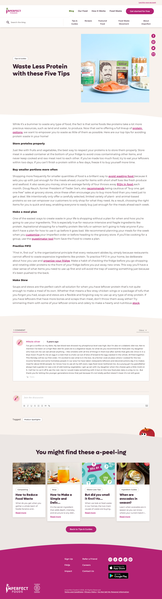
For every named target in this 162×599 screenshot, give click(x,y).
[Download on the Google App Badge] (120, 576)
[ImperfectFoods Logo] (17, 588)
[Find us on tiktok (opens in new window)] (125, 559)
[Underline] (31, 405)
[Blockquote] (45, 405)
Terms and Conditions (74, 592)
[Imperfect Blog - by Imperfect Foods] (13, 11)
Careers (86, 565)
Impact (68, 571)
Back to (81, 529)
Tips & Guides (74, 22)
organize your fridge (56, 260)
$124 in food (125, 184)
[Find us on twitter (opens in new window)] (120, 559)
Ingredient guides (129, 490)
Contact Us (88, 571)
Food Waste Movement (123, 22)
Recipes (88, 21)
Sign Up (69, 559)
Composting (22, 490)
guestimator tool (42, 238)
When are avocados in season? (128, 498)
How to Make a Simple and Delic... (61, 498)
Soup (54, 490)
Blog (71, 11)
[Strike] (35, 405)
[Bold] (24, 405)
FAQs (67, 565)
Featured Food (102, 22)
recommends (95, 188)
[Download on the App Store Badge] (120, 568)
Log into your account (147, 2)
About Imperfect (146, 22)
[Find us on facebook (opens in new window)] (115, 559)
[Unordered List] (42, 405)
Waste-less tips (94, 490)
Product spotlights (32, 420)
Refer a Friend (89, 559)
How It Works (99, 11)
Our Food (83, 11)
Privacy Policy (91, 592)
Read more (21, 513)
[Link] (49, 405)
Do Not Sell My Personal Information (113, 592)
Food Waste (116, 11)
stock (136, 303)
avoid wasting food (121, 176)
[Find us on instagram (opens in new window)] (110, 559)
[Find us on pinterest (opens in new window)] (130, 559)
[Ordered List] (38, 405)
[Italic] (28, 405)
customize (32, 234)
